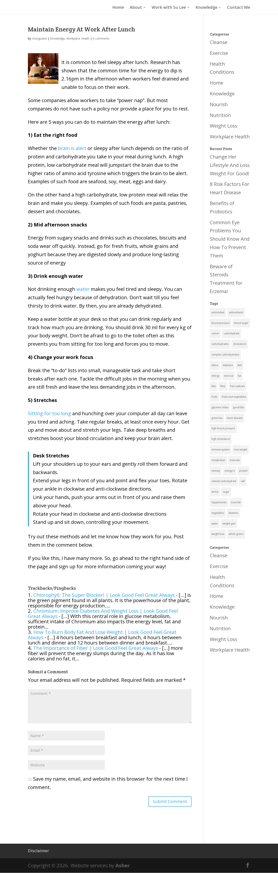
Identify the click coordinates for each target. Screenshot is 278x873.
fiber (223, 386)
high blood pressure (223, 428)
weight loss (217, 534)
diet (239, 365)
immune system (220, 449)
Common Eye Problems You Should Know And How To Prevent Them (230, 239)
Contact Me (238, 8)
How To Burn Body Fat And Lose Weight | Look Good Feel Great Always (102, 635)
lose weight (240, 449)
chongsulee (39, 38)
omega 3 (229, 470)
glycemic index (219, 407)
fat (239, 375)
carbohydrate (232, 333)
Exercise (219, 53)
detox (214, 365)
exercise (228, 375)
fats (213, 386)
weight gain (228, 523)
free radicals (237, 386)
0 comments (101, 38)
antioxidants (236, 312)
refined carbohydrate (223, 481)
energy (215, 375)
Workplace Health (78, 38)
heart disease (235, 418)
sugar (226, 491)
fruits (214, 396)
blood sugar (241, 323)
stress (214, 491)
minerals (235, 460)
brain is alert (73, 148)
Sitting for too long (49, 413)
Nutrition (220, 115)
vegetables (217, 513)
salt (243, 481)
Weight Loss (223, 125)
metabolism (218, 460)
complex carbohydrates (225, 354)
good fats (238, 407)
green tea (216, 418)
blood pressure (220, 323)
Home (118, 8)
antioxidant (217, 312)
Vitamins (233, 513)
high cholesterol (220, 439)
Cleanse (218, 42)
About (136, 8)
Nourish (219, 104)
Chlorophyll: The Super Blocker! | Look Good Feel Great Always (104, 595)
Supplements (219, 502)
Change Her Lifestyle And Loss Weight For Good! (230, 165)
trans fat (236, 502)
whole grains (236, 534)
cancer (215, 333)
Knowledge (206, 8)
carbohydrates (220, 344)
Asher (122, 865)
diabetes (228, 365)
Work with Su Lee (169, 8)
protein (243, 470)
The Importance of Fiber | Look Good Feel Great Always (95, 648)
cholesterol (239, 344)
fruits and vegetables (234, 396)
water (83, 289)
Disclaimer (38, 850)
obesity (215, 470)
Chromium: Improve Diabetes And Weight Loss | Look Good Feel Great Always (103, 613)
